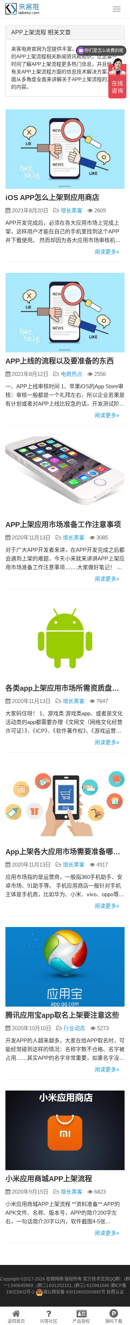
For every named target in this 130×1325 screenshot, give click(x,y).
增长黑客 (71, 210)
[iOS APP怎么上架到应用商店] (65, 149)
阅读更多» (107, 252)
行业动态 (74, 1028)
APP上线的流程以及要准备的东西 (59, 361)
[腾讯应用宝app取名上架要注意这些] (65, 967)
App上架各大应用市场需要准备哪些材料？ (65, 852)
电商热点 (71, 374)
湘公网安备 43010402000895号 (74, 1292)
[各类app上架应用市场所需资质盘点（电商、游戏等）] (65, 640)
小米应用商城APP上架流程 (48, 1179)
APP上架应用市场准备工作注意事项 (63, 525)
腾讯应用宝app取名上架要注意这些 (62, 1015)
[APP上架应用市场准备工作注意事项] (65, 476)
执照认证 (115, 1292)
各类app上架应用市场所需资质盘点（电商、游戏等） (65, 688)
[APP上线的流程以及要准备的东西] (65, 312)
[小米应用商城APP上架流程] (65, 1130)
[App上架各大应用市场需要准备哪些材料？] (65, 803)
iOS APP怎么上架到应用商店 (52, 198)
